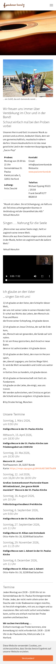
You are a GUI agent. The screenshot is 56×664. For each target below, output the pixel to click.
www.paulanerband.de (40, 171)
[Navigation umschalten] (51, 5)
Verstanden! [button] (28, 658)
